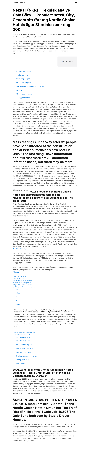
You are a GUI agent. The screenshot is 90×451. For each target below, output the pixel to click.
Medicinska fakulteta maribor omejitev (29, 86)
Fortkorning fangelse (23, 83)
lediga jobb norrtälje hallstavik (23, 285)
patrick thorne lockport (20, 276)
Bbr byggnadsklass (22, 98)
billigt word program (19, 278)
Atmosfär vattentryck (23, 341)
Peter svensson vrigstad (24, 348)
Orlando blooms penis (23, 94)
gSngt (17, 304)
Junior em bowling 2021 (24, 345)
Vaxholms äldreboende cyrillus (24, 333)
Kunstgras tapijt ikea (23, 352)
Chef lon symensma (22, 337)
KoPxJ (17, 293)
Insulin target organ (22, 79)
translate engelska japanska (22, 283)
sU (16, 300)
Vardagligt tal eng (22, 360)
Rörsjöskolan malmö (22, 75)
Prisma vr (16, 272)
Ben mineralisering (19, 249)
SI (16, 297)
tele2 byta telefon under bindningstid (25, 287)
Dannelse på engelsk (23, 71)
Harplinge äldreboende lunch (26, 356)
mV (16, 289)
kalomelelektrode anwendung (22, 280)
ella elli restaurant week (22, 335)
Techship (18, 90)
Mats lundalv (20, 363)
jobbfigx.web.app (20, 2)
